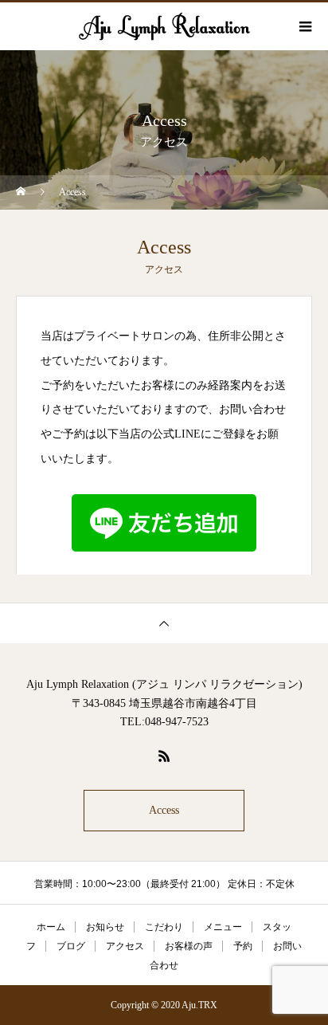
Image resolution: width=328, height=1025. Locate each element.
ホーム (51, 927)
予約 (242, 946)
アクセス (125, 946)
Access (164, 810)
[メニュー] (304, 26)
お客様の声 (189, 946)
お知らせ (105, 927)
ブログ (71, 946)
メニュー (223, 927)
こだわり (164, 927)
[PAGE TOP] (164, 623)
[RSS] (164, 756)
